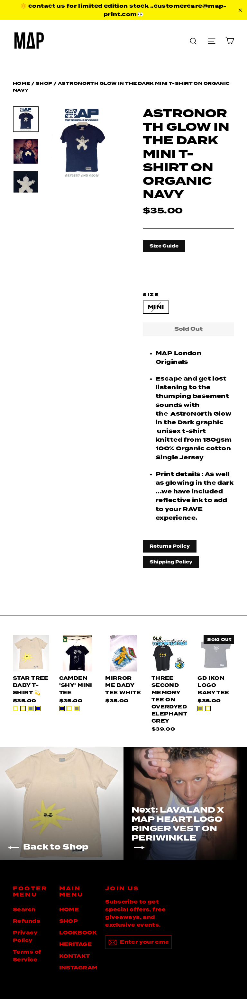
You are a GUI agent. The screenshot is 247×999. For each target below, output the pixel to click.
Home (21, 83)
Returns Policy (170, 546)
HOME (69, 910)
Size (151, 294)
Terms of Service (27, 956)
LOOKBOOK (77, 933)
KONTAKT (74, 956)
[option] (82, 143)
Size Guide (164, 245)
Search (24, 910)
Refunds (26, 921)
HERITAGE (75, 944)
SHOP (68, 921)
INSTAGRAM (77, 968)
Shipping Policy (171, 561)
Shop (44, 83)
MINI (156, 307)
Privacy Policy (25, 936)
